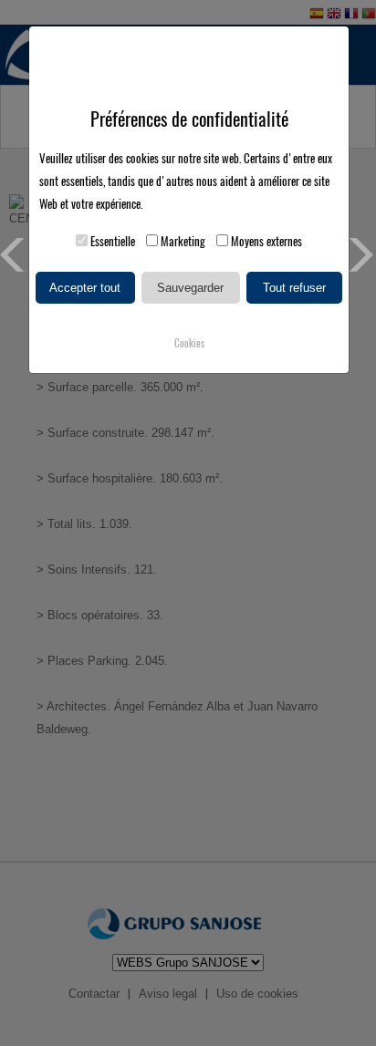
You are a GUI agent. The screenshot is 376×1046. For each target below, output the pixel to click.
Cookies (189, 343)
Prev (17, 255)
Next (359, 255)
